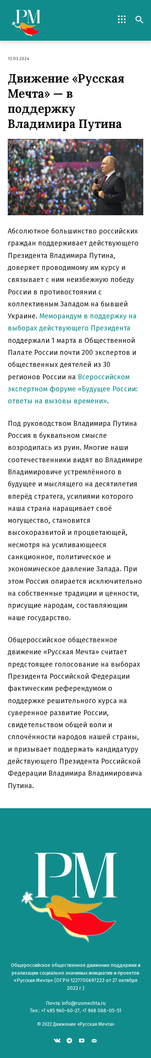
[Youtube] (82, 1040)
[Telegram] (69, 1040)
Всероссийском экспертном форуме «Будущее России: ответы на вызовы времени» (73, 389)
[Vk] (57, 1040)
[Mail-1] (94, 1040)
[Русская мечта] (42, 20)
